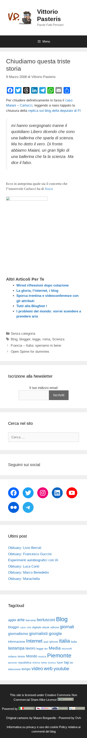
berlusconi (46, 620)
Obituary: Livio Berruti (24, 548)
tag (66, 662)
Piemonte (59, 655)
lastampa (16, 648)
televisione (14, 669)
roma (46, 339)
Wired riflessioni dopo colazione (42, 285)
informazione (16, 641)
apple (12, 620)
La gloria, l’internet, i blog (37, 291)
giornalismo (18, 634)
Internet (34, 641)
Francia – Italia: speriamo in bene (36, 345)
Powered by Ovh (70, 718)
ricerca (36, 662)
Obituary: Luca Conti (23, 566)
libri (46, 648)
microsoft (67, 648)
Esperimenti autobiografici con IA (33, 560)
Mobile (21, 656)
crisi (29, 627)
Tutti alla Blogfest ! (31, 306)
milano (12, 656)
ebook (45, 627)
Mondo (31, 656)
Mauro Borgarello (44, 718)
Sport (60, 662)
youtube (61, 668)
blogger (24, 339)
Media (55, 648)
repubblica (24, 662)
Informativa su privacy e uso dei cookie (32, 727)
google (55, 633)
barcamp (31, 620)
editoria (54, 627)
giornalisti (38, 633)
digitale (36, 627)
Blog (14, 339)
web (48, 668)
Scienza (58, 339)
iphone (53, 641)
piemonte (12, 662)
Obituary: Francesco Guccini (30, 554)
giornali (67, 626)
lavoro (30, 648)
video (37, 668)
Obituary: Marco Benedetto (28, 572)
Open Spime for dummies (30, 352)
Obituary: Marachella (24, 579)
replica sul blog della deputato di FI (54, 111)
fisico (49, 189)
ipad (46, 641)
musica (42, 656)
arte (21, 619)
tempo (26, 669)
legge (36, 339)
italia (64, 641)
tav (71, 662)
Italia (74, 641)
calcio (23, 627)
